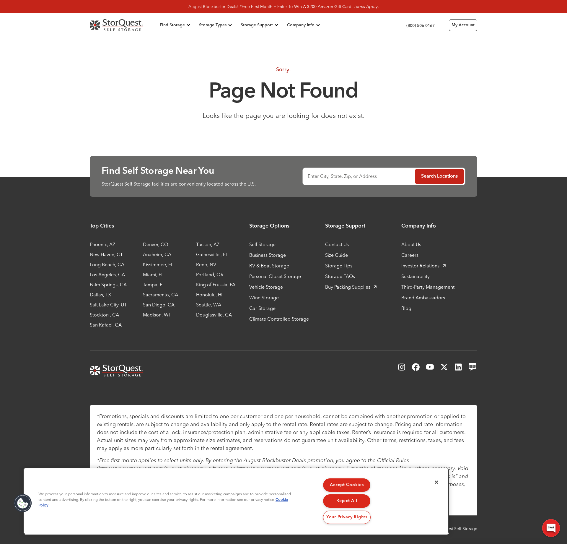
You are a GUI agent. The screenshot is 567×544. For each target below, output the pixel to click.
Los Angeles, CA (107, 274)
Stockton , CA (104, 315)
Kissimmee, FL (158, 264)
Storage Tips (338, 266)
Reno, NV (206, 264)
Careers (409, 255)
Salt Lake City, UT (108, 305)
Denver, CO (155, 244)
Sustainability (415, 276)
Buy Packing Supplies (347, 287)
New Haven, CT (106, 254)
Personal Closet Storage (275, 276)
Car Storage (262, 308)
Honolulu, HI (209, 295)
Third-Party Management (427, 287)
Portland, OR (210, 274)
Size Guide (336, 255)
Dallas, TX (100, 295)
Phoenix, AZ (102, 244)
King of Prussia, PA (215, 285)
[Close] (436, 482)
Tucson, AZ (207, 244)
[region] (236, 501)
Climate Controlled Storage (279, 319)
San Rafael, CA (106, 325)
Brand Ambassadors (423, 298)
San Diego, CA (159, 305)
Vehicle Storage (266, 287)
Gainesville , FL (212, 254)
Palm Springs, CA (108, 285)
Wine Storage (264, 298)
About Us (411, 244)
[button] (22, 503)
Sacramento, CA (160, 295)
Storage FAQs (340, 276)
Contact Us (337, 244)
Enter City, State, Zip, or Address (342, 176)
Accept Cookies (347, 485)
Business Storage (267, 255)
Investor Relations (420, 266)
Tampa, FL (154, 285)
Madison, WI (156, 315)
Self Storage (262, 244)
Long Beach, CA (107, 264)
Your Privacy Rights (346, 517)
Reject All (346, 501)
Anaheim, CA (157, 254)
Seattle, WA (208, 305)
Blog (406, 308)
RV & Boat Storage (269, 266)
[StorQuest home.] (123, 25)
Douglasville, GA (214, 315)
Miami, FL (153, 274)
